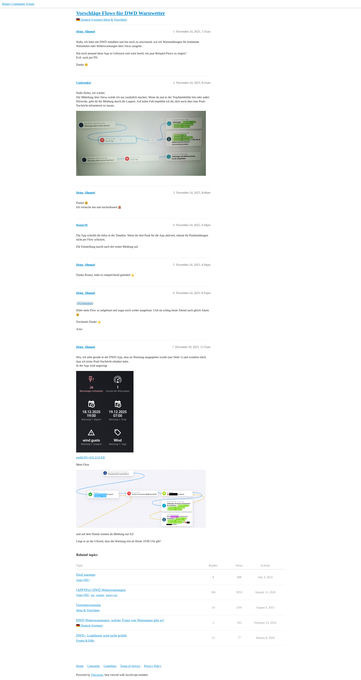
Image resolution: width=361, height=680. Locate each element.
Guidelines (110, 666)
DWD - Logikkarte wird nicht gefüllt (101, 635)
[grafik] (104, 411)
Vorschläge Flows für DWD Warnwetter (120, 13)
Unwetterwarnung (88, 605)
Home (79, 666)
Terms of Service (130, 666)
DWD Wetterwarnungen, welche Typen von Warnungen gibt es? (120, 620)
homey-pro (112, 595)
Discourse (97, 674)
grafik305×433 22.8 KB (90, 457)
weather (100, 595)
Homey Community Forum (18, 3)
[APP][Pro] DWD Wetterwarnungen (101, 590)
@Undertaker (85, 303)
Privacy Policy (152, 666)
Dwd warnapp (85, 574)
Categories (93, 666)
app (93, 595)
